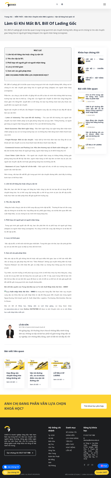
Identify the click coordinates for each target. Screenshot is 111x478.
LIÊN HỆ (69, 450)
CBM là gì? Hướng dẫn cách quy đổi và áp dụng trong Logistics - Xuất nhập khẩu (94, 109)
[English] (62, 4)
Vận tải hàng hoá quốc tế (64, 17)
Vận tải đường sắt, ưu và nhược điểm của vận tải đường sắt (37, 377)
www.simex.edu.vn (13, 309)
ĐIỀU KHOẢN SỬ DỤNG (72, 474)
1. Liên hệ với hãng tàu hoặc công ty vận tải (24, 54)
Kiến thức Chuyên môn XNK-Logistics (39, 17)
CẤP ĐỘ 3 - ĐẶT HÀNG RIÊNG (94, 79)
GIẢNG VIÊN (70, 435)
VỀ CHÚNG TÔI (71, 432)
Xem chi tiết (11, 382)
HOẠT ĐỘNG (70, 447)
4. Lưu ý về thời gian (14, 67)
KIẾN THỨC (19, 17)
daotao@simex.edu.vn (91, 440)
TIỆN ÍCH (69, 441)
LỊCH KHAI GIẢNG (72, 438)
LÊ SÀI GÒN (24, 325)
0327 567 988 (90, 435)
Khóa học (22, 306)
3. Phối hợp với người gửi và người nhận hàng (25, 62)
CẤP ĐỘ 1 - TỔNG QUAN (94, 60)
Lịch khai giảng (47, 306)
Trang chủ (8, 17)
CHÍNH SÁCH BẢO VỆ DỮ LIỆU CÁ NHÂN (94, 474)
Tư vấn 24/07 (101, 472)
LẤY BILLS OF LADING (58, 374)
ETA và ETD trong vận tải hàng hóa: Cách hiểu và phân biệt (94, 97)
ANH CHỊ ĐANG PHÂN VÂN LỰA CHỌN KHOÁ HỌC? (27, 75)
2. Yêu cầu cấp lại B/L (15, 58)
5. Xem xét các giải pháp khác (18, 71)
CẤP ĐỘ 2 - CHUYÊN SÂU (94, 69)
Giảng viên (32, 306)
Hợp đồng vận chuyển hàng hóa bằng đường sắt (14, 375)
